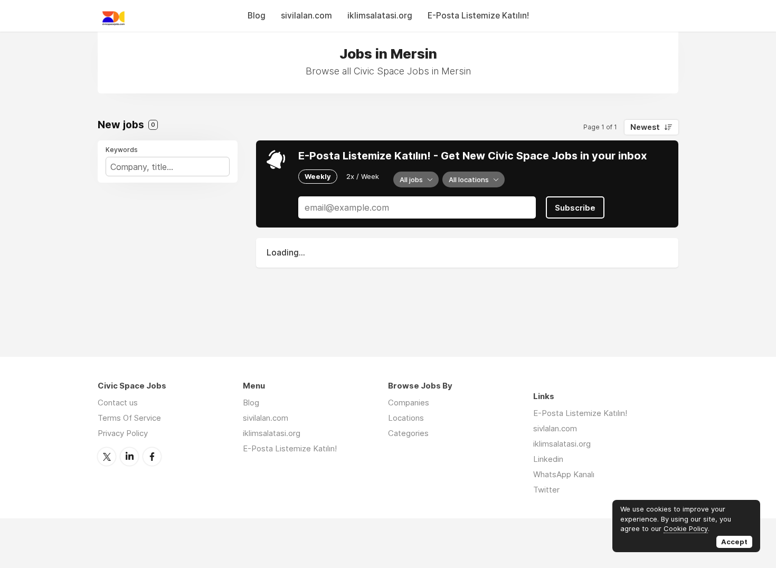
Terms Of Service (129, 418)
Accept (734, 541)
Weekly (318, 176)
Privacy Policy (123, 433)
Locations (406, 418)
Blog (257, 16)
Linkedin (548, 459)
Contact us (118, 402)
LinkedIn (129, 457)
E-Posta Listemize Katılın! (478, 16)
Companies (408, 402)
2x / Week (362, 176)
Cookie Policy (686, 528)
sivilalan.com (306, 16)
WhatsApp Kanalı (563, 474)
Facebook (152, 457)
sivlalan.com (555, 428)
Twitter (107, 457)
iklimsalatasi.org (379, 16)
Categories (408, 433)
